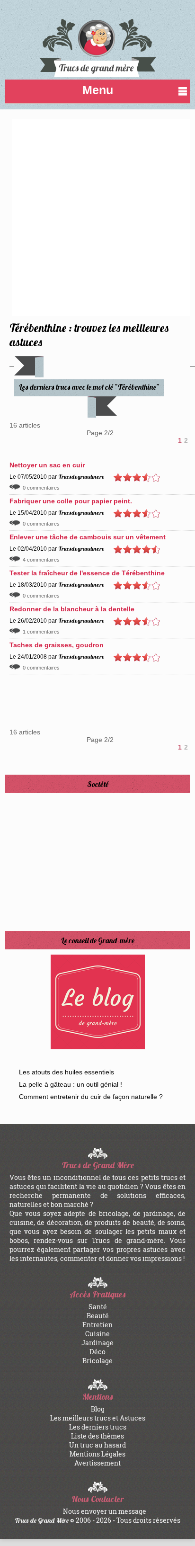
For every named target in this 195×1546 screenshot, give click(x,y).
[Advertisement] (97, 216)
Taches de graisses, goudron (56, 645)
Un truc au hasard (97, 1444)
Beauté (98, 1315)
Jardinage (97, 1342)
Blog (98, 1408)
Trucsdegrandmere (81, 476)
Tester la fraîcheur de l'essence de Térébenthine (87, 573)
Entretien (97, 1324)
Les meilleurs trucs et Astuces (97, 1417)
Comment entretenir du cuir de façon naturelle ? (91, 1096)
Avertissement (97, 1462)
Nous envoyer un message (104, 1511)
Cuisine (97, 1333)
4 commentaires (41, 560)
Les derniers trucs (97, 1426)
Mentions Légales (97, 1453)
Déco (97, 1351)
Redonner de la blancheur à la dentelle (71, 609)
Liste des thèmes (97, 1435)
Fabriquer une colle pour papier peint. (70, 501)
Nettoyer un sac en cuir (47, 465)
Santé (98, 1306)
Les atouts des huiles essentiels (66, 1072)
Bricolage (97, 1360)
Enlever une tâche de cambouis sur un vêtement (87, 537)
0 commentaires (41, 488)
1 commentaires (41, 631)
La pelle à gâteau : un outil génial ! (70, 1084)
